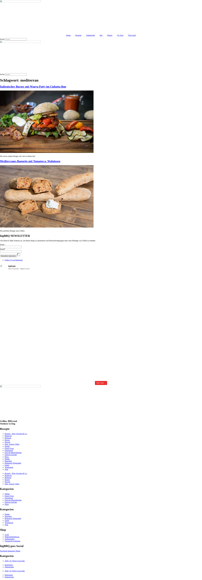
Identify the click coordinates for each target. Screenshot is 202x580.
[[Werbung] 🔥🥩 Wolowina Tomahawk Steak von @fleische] (17, 278)
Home (68, 35)
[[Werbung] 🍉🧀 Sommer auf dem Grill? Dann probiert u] (151, 292)
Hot (101, 35)
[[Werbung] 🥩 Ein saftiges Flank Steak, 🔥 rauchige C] (84, 345)
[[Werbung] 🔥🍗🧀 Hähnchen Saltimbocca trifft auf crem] (84, 299)
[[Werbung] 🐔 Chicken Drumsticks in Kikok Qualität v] (118, 277)
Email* (2, 249)
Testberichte (90, 35)
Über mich (132, 35)
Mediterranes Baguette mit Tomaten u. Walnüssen (30, 161)
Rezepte (78, 35)
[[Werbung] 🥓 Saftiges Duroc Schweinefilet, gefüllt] (118, 346)
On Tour (120, 35)
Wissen (109, 35)
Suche (2, 39)
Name (2, 245)
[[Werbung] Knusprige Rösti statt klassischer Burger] (17, 352)
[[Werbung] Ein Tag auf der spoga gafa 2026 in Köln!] (185, 350)
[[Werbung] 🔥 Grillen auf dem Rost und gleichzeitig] (50, 342)
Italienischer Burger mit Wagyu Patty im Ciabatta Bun (33, 86)
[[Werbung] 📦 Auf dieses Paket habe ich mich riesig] (185, 299)
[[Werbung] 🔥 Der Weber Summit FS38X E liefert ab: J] (151, 333)
